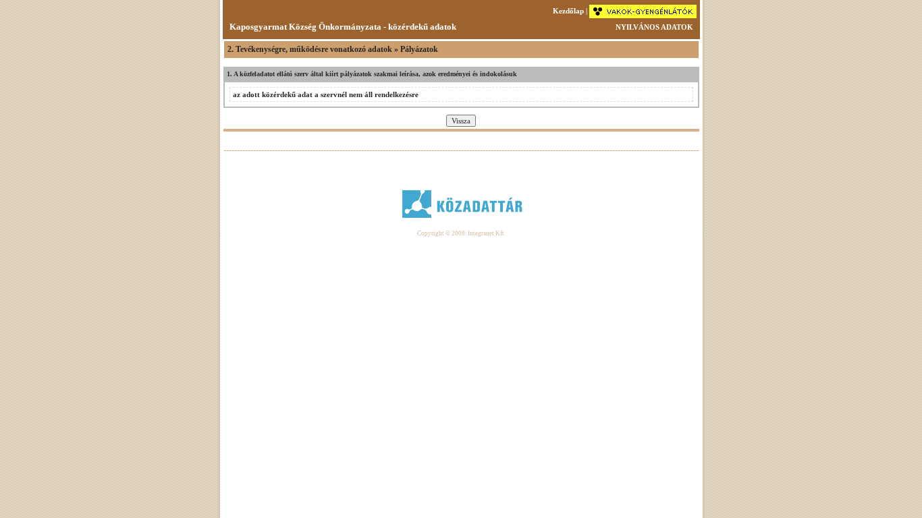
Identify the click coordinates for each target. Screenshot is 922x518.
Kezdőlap (568, 11)
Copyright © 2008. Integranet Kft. (461, 233)
